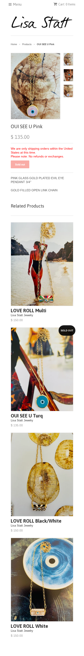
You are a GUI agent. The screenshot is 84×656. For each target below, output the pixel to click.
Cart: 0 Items (66, 4)
